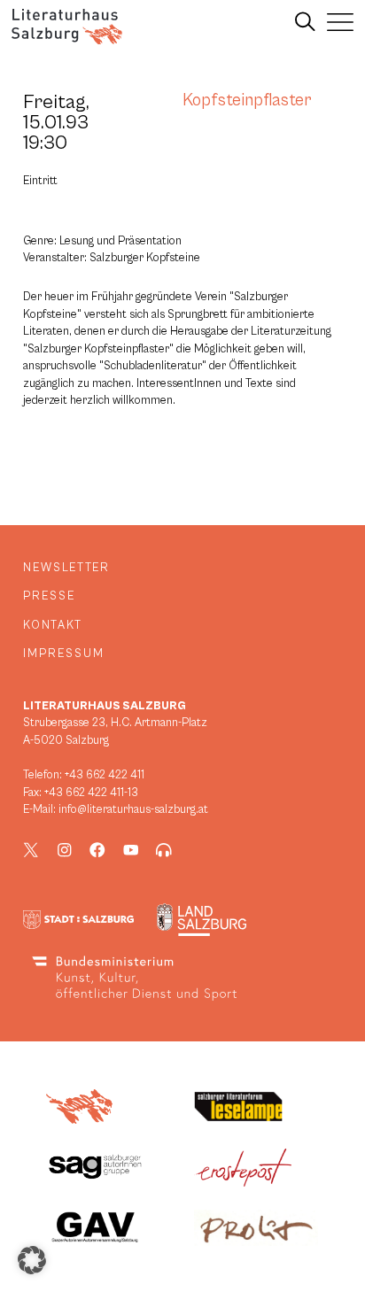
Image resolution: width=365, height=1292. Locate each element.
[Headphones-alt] (164, 850)
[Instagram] (65, 850)
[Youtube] (131, 850)
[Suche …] (305, 22)
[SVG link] (67, 26)
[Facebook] (97, 850)
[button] (32, 1260)
